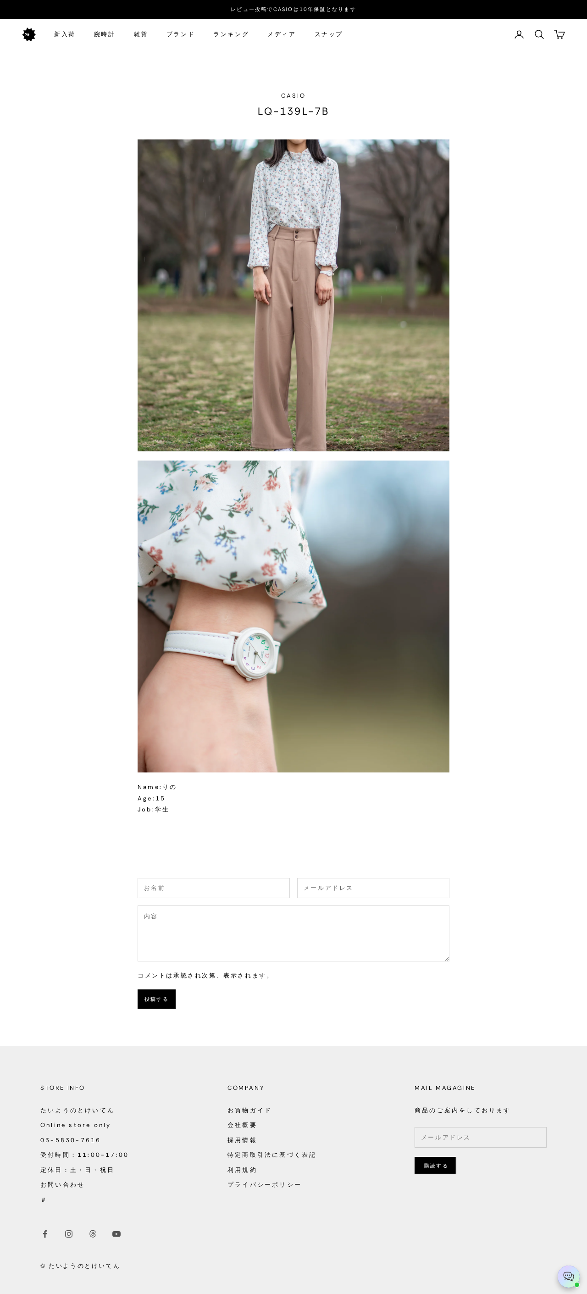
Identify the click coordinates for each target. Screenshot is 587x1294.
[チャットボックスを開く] (569, 1277)
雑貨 (141, 34)
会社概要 (242, 1125)
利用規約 (242, 1170)
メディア (281, 34)
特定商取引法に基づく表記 (271, 1155)
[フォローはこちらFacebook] (45, 1233)
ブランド (180, 34)
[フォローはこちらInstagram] (68, 1233)
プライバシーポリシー (264, 1184)
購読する (436, 1165)
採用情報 (242, 1140)
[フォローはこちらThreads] (92, 1233)
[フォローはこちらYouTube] (116, 1233)
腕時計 (105, 34)
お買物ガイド (249, 1110)
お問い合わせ (62, 1184)
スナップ (329, 34)
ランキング (231, 34)
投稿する (156, 999)
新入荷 (65, 34)
